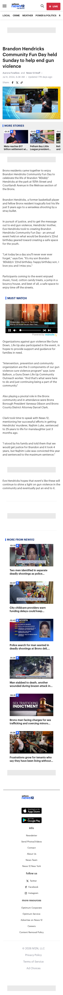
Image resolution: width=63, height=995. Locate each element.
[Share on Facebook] (12, 82)
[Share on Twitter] (17, 82)
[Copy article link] (21, 82)
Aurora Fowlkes (11, 73)
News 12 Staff (33, 73)
